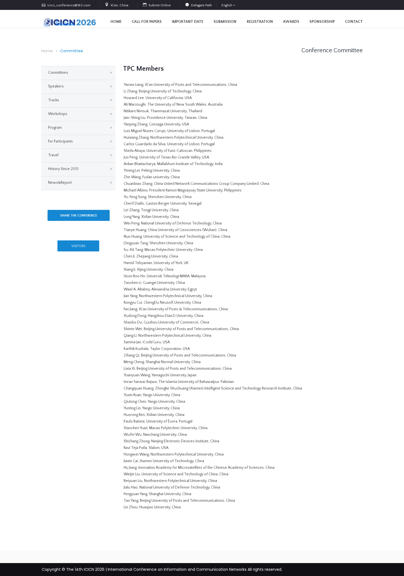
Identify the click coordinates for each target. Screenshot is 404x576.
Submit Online (159, 5)
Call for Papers (147, 22)
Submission (225, 22)
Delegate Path (201, 5)
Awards (291, 22)
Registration (260, 22)
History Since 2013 (63, 169)
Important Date (187, 22)
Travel (53, 155)
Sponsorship (322, 22)
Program (55, 127)
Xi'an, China (119, 5)
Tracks (53, 100)
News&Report (60, 182)
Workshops (57, 114)
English (227, 5)
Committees (58, 72)
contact (354, 22)
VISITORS (78, 246)
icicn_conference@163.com (68, 5)
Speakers (56, 86)
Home (115, 22)
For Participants (60, 141)
